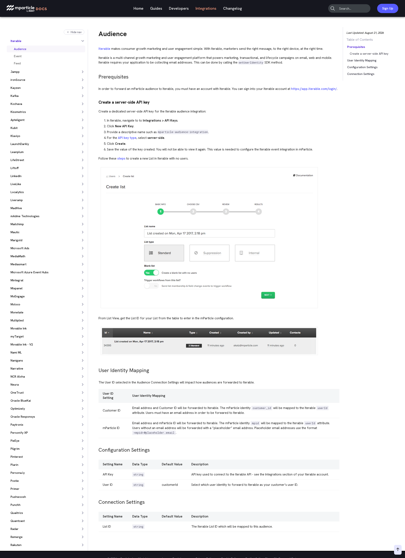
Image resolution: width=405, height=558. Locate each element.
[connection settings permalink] (97, 501)
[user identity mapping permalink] (97, 369)
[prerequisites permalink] (97, 75)
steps (121, 158)
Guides (156, 8)
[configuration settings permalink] (97, 449)
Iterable (104, 49)
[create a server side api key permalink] (97, 102)
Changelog (232, 8)
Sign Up (387, 8)
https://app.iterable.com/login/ (314, 89)
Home (138, 8)
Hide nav (76, 32)
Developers (179, 8)
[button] (356, 47)
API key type (127, 138)
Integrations (206, 8)
